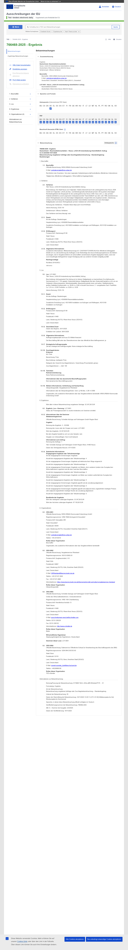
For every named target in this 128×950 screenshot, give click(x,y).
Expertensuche (57, 31)
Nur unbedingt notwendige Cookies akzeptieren (104, 939)
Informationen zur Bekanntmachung (15, 120)
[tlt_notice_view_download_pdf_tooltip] (41, 122)
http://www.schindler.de (64, 626)
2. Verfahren (13, 99)
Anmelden (105, 7)
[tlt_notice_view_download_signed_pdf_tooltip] (51, 108)
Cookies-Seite (22, 941)
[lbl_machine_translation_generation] (65, 129)
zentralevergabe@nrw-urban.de (56, 78)
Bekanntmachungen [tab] (14, 51)
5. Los (11, 104)
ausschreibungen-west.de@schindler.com (64, 617)
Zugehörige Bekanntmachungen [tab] (18, 56)
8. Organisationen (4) (16, 114)
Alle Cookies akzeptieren (75, 939)
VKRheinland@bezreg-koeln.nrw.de (62, 573)
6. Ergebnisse (14, 109)
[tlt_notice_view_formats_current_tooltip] (116, 143)
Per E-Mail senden (19, 80)
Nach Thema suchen (71, 31)
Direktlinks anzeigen (20, 69)
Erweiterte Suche (45, 31)
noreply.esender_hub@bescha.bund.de (64, 665)
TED (7, 39)
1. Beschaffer (14, 94)
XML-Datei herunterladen (21, 65)
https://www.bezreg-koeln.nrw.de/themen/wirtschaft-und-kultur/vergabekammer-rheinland (86, 582)
